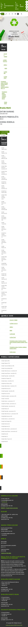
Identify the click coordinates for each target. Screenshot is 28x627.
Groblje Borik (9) (3, 311)
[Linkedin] (12, 14)
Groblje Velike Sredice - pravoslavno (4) (4, 287)
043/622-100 (4, 502)
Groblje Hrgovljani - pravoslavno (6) (3, 241)
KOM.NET (22, 6)
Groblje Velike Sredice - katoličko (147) (4, 197)
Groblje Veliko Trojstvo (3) (4, 307)
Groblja (15, 32)
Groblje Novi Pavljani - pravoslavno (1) (3, 235)
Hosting (18, 625)
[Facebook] (6, 14)
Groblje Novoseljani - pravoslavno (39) (4, 218)
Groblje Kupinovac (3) (4, 282)
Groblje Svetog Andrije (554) (3, 162)
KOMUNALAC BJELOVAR (14, 31)
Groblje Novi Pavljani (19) (3, 182)
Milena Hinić (3, 133)
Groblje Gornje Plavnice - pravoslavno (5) (4, 294)
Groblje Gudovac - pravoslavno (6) (3, 269)
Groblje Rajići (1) (4, 303)
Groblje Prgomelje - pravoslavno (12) (3, 252)
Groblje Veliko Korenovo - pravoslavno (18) (4, 258)
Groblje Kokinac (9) (3, 247)
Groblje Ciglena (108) (4, 148)
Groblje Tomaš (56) (3, 223)
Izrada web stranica (9, 625)
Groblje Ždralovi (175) (4, 152)
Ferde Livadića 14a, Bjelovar (16, 7)
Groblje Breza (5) (4, 299)
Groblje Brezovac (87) (4, 213)
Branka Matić (5, 108)
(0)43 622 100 (2, 6)
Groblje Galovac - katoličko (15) (4, 187)
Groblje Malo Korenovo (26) (4, 264)
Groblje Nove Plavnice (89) (4, 192)
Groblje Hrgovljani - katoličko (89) (4, 208)
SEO (21, 625)
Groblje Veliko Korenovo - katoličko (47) (4, 168)
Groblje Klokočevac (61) (3, 203)
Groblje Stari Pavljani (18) (3, 274)
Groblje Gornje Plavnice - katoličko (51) (4, 173)
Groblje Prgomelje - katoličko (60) (4, 178)
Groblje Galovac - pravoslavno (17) (3, 228)
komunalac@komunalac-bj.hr (9, 6)
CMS (15, 625)
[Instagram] (9, 14)
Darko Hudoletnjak (4, 131)
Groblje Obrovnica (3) (4, 278)
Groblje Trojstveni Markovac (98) (4, 157)
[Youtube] (15, 14)
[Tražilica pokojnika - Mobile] (18, 14)
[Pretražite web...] (21, 14)
